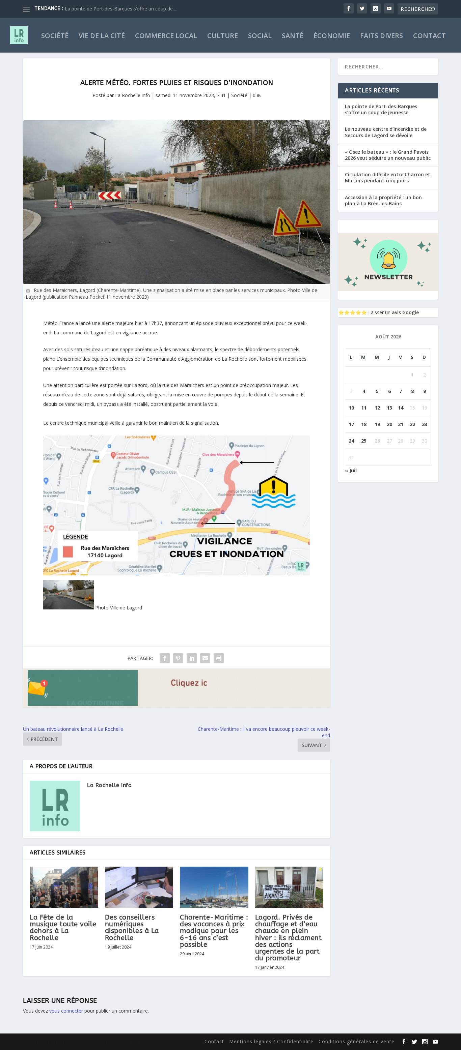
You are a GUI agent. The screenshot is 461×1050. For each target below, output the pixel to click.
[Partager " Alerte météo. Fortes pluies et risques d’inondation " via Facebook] (164, 658)
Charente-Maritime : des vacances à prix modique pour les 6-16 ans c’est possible (214, 931)
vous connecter (66, 1011)
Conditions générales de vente (357, 1041)
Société (55, 36)
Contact (429, 36)
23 (424, 424)
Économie (332, 36)
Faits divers (381, 36)
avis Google (405, 312)
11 (364, 407)
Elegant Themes (67, 1042)
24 (351, 441)
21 (400, 424)
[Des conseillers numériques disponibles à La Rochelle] (139, 887)
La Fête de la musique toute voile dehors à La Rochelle (63, 927)
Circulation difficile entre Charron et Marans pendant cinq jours (387, 177)
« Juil (351, 470)
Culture (222, 36)
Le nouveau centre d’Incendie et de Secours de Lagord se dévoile (386, 132)
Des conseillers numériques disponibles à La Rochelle (132, 927)
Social (260, 36)
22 (412, 424)
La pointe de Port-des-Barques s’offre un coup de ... (121, 8)
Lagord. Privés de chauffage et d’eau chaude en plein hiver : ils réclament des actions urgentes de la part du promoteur (288, 937)
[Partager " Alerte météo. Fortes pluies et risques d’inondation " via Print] (218, 658)
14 (400, 407)
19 (377, 424)
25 (364, 441)
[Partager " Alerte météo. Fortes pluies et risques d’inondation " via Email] (205, 658)
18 (364, 424)
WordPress (134, 1042)
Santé (292, 36)
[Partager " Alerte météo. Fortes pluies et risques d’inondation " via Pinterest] (178, 658)
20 (389, 424)
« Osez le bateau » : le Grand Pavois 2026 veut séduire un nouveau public (388, 155)
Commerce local (166, 36)
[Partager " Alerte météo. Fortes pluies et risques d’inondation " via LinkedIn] (191, 658)
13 (389, 407)
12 (377, 407)
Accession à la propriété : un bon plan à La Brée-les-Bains (383, 200)
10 (351, 407)
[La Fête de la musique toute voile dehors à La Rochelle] (64, 887)
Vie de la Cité (102, 36)
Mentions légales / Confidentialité (271, 1041)
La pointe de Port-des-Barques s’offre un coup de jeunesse (381, 109)
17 (351, 424)
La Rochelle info (132, 95)
